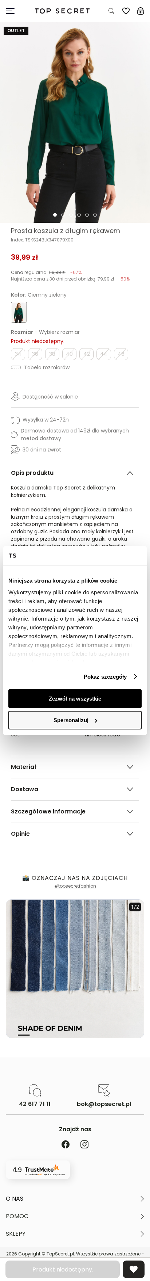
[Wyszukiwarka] (111, 11)
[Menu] (13, 11)
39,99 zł (24, 257)
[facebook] (66, 1145)
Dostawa (24, 789)
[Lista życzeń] (126, 11)
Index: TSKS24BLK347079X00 (42, 240)
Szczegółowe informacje (48, 811)
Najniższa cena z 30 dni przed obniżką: (70, 279)
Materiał (23, 767)
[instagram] (84, 1145)
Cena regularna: (46, 272)
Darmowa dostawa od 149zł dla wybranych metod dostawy (75, 434)
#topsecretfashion (75, 886)
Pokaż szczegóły (105, 677)
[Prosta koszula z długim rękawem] (75, 122)
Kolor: (39, 294)
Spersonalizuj (71, 720)
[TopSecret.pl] (62, 11)
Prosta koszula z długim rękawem (65, 231)
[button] (75, 1199)
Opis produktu (32, 473)
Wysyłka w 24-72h (46, 419)
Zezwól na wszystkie (75, 698)
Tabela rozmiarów (46, 367)
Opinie (20, 834)
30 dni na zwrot (42, 449)
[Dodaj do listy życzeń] (134, 1269)
